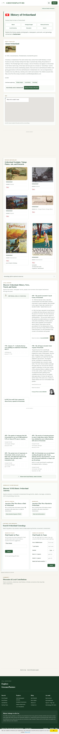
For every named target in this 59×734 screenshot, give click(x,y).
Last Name (35, 546)
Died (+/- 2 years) (36, 558)
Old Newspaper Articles (20, 699)
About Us (33, 702)
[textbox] (16, 546)
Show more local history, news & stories (31, 476)
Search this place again (33, 670)
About (13, 24)
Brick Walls (33, 700)
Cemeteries (4, 702)
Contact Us (33, 705)
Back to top (23, 670)
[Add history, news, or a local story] (6, 296)
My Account (49, 698)
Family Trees (5, 705)
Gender (34, 550)
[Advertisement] (29, 143)
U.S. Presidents (20, 706)
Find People (5, 698)
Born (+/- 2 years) (36, 554)
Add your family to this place (48, 8)
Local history (28, 82)
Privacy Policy (28, 728)
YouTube (52, 728)
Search (44, 28)
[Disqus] (29, 605)
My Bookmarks (49, 700)
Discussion (28, 28)
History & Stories (44, 24)
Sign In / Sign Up (50, 702)
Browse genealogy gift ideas (12, 556)
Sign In (54, 3)
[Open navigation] (48, 3)
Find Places (4, 700)
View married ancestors (39, 514)
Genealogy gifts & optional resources (13, 276)
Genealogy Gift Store (51, 705)
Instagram (45, 728)
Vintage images (19, 82)
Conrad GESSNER (44, 338)
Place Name (8, 543)
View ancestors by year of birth (13, 514)
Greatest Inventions (21, 702)
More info (27, 732)
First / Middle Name (37, 542)
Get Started (34, 698)
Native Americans (20, 704)
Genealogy (34, 82)
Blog (56, 728)
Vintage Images (29, 24)
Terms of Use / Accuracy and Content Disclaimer (12, 728)
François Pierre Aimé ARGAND (39, 391)
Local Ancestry (13, 28)
